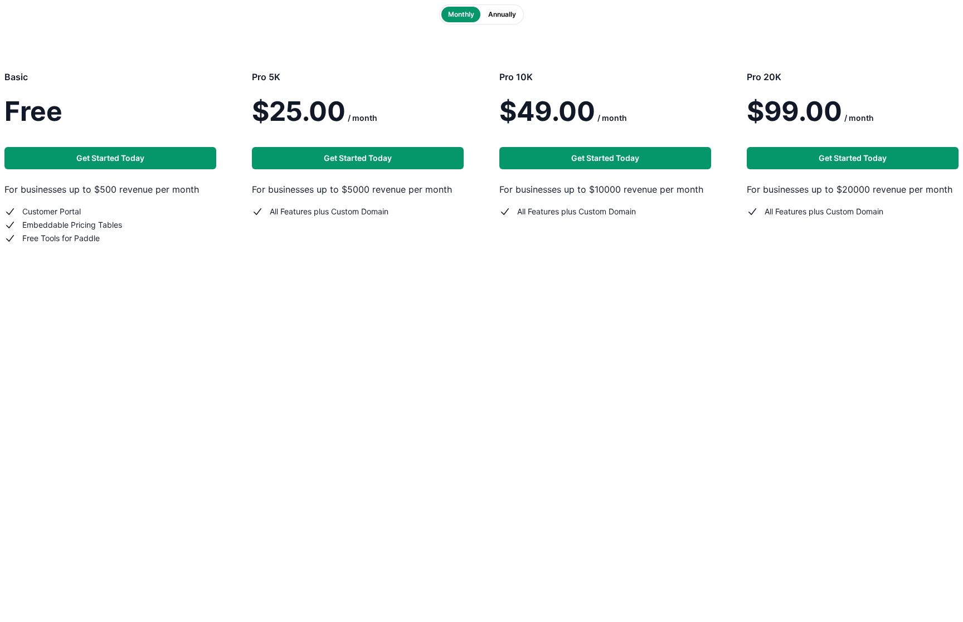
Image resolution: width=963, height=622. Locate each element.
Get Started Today (110, 158)
